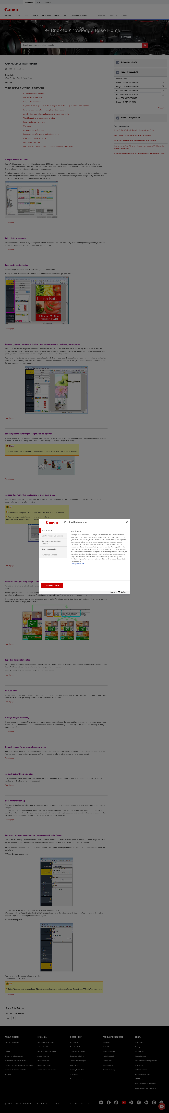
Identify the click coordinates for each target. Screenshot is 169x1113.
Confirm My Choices (52, 586)
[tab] (53, 530)
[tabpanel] (99, 548)
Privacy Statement (77, 564)
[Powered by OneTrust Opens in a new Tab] (119, 592)
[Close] (127, 522)
